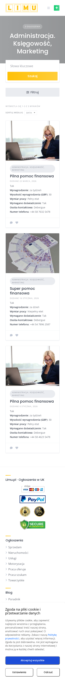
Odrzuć (48, 672)
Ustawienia (19, 672)
